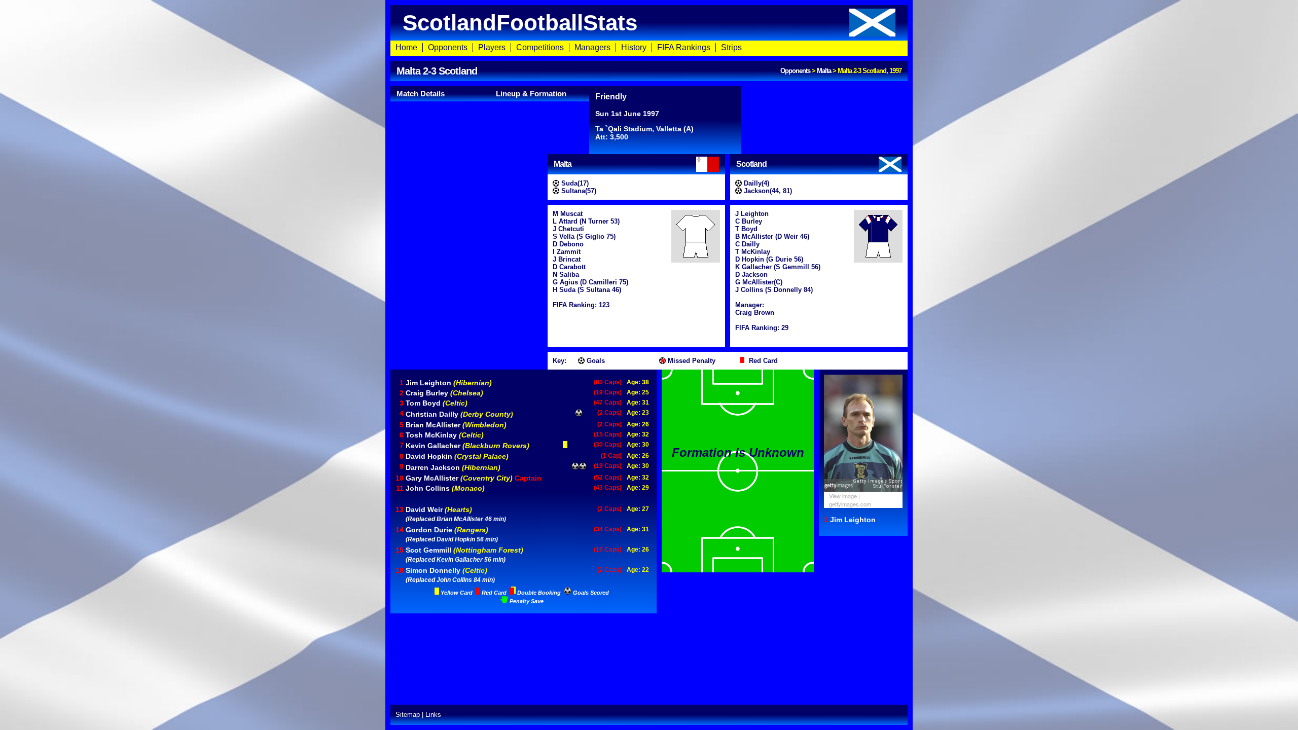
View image (843, 496)
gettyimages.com (850, 504)
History (633, 47)
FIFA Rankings (683, 47)
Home (406, 47)
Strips (731, 47)
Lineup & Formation (531, 93)
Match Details (420, 93)
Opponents (447, 47)
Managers (592, 47)
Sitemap (407, 714)
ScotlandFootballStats (520, 22)
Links (433, 714)
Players (492, 47)
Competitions (540, 47)
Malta (824, 71)
